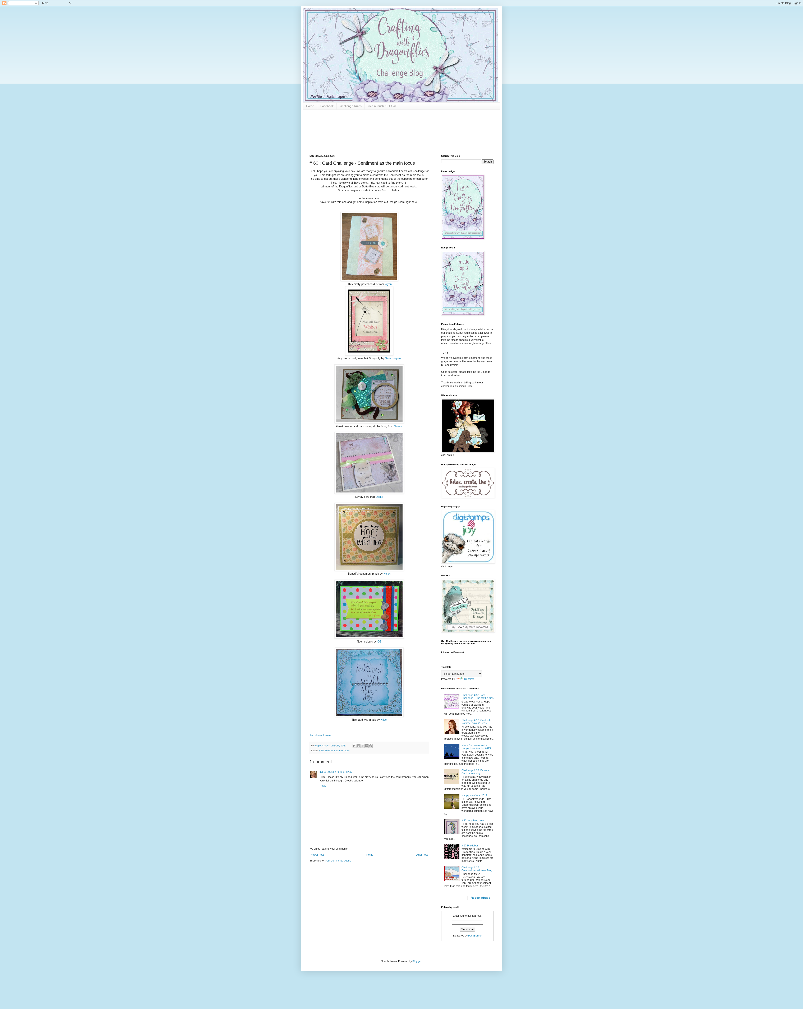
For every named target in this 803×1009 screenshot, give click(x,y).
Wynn (388, 284)
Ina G (323, 772)
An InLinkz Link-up (320, 735)
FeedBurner (475, 935)
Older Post (422, 854)
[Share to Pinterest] (370, 746)
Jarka (379, 496)
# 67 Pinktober (470, 845)
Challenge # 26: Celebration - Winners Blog (477, 869)
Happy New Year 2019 (474, 795)
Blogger (416, 961)
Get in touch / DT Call (382, 106)
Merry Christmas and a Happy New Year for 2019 (476, 747)
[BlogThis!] (359, 746)
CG (379, 641)
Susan (398, 426)
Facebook (327, 106)
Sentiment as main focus (337, 750)
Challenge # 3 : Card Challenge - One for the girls (478, 697)
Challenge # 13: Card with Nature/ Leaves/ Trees (476, 722)
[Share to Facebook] (366, 746)
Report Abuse (480, 897)
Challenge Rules (351, 106)
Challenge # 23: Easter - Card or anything (475, 772)
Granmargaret (393, 358)
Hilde (384, 719)
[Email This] (355, 746)
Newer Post (317, 854)
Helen (387, 573)
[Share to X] (363, 746)
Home (310, 106)
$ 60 (321, 750)
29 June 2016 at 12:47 (339, 772)
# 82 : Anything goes (473, 820)
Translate (469, 679)
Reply (323, 785)
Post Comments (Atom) (338, 860)
